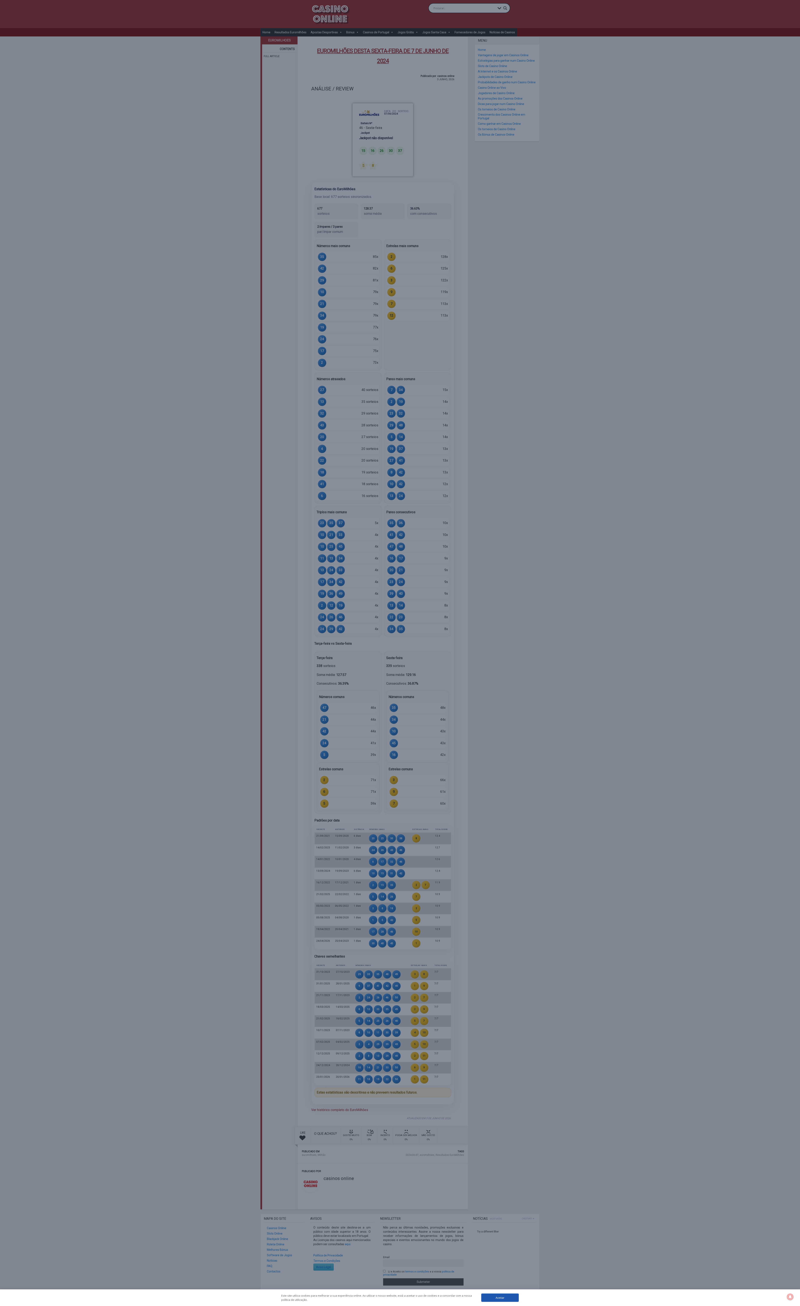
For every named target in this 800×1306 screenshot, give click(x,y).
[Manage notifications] (790, 1297)
